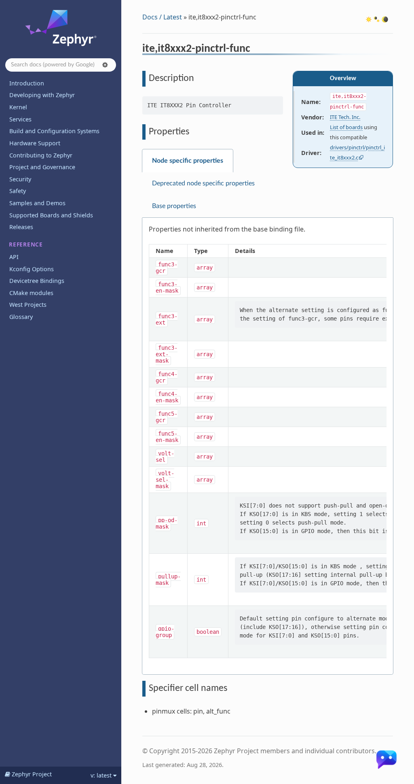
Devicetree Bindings (36, 281)
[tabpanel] (267, 446)
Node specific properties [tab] (187, 160)
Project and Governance (42, 167)
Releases (21, 227)
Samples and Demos (37, 203)
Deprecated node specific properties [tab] (203, 183)
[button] (105, 64)
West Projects (27, 304)
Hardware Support (34, 143)
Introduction (26, 83)
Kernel (18, 107)
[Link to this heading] (255, 50)
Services (20, 119)
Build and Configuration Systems (54, 131)
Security (20, 179)
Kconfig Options (31, 269)
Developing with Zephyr (42, 95)
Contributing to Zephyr (40, 155)
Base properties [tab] (174, 206)
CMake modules (31, 293)
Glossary (21, 317)
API (14, 257)
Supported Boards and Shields (51, 215)
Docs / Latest (162, 17)
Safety (17, 191)
